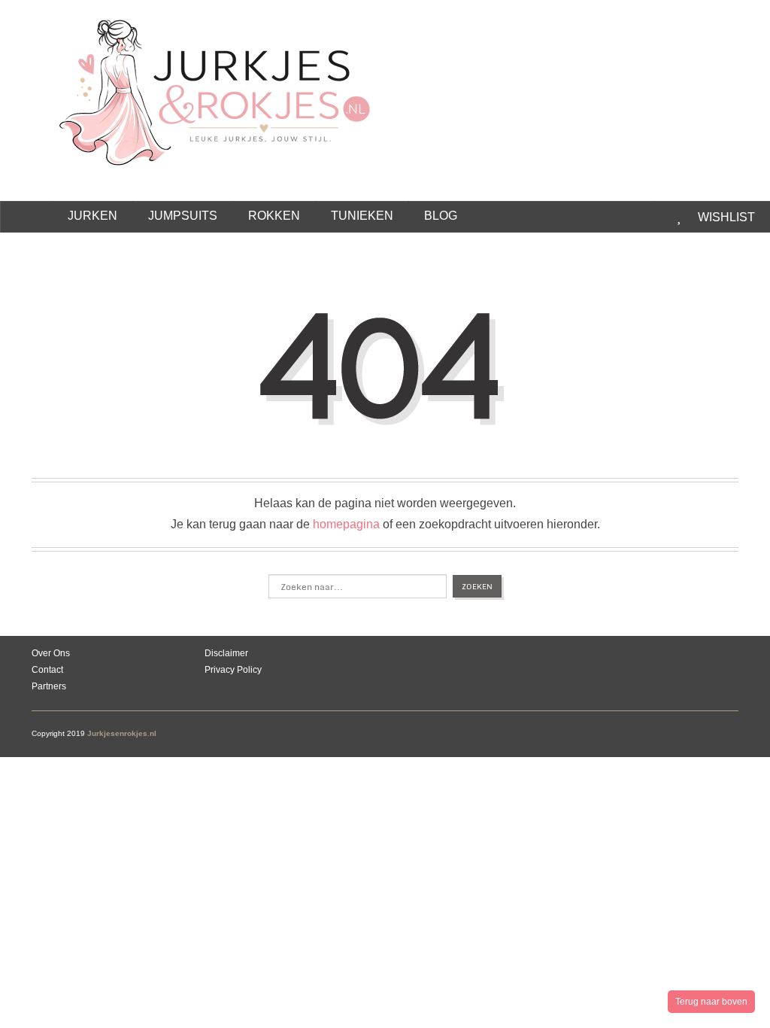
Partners (49, 686)
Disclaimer (226, 653)
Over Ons (51, 653)
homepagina (346, 524)
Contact (47, 670)
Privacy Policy (233, 670)
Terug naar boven (711, 1001)
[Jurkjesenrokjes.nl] (222, 84)
